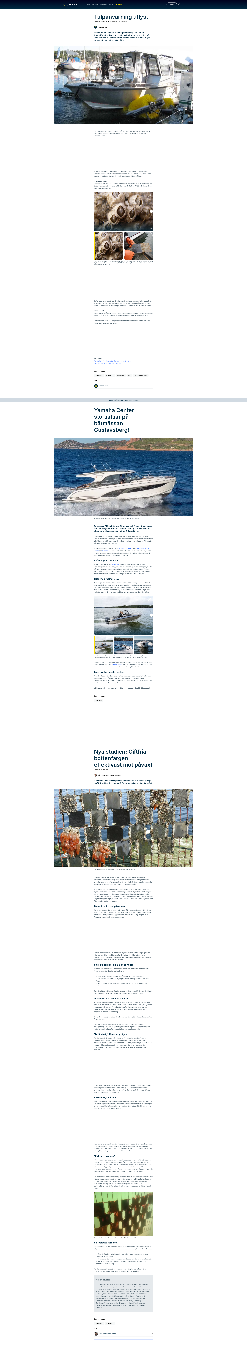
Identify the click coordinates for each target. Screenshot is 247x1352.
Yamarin (128, 548)
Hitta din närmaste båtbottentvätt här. (107, 363)
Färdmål (95, 4)
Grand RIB (106, 551)
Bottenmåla (109, 375)
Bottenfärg (99, 375)
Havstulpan (120, 375)
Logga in (171, 4)
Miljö (129, 375)
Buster (121, 548)
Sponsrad (99, 700)
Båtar (88, 4)
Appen (111, 4)
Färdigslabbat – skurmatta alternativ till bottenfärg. (112, 361)
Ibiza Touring (118, 664)
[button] (151, 211)
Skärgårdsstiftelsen (141, 375)
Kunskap (103, 4)
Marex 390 (116, 564)
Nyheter (119, 4)
